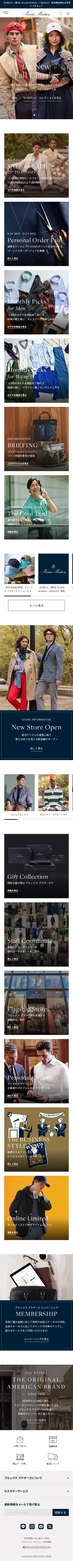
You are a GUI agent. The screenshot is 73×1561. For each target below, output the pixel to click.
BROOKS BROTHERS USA (38, 1546)
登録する (60, 1512)
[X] (49, 1526)
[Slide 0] (34, 115)
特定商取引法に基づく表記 (36, 1538)
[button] (5, 13)
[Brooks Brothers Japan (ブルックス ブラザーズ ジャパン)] (36, 13)
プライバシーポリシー (32, 1541)
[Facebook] (41, 1526)
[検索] (60, 13)
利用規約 (47, 1541)
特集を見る (36, 107)
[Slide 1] (38, 115)
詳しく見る (36, 748)
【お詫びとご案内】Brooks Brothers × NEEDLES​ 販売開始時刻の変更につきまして (36, 4)
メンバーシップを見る (36, 1339)
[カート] (67, 13)
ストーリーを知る (36, 1420)
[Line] (23, 1526)
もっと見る (36, 605)
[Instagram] (32, 1526)
